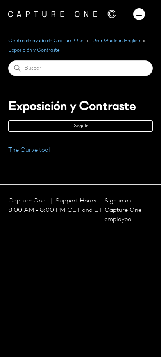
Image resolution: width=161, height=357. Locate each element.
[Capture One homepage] (62, 14)
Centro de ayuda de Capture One (46, 40)
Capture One (27, 201)
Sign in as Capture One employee (122, 210)
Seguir (81, 126)
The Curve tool (29, 150)
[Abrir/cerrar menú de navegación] (139, 14)
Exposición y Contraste (34, 50)
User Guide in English (116, 40)
